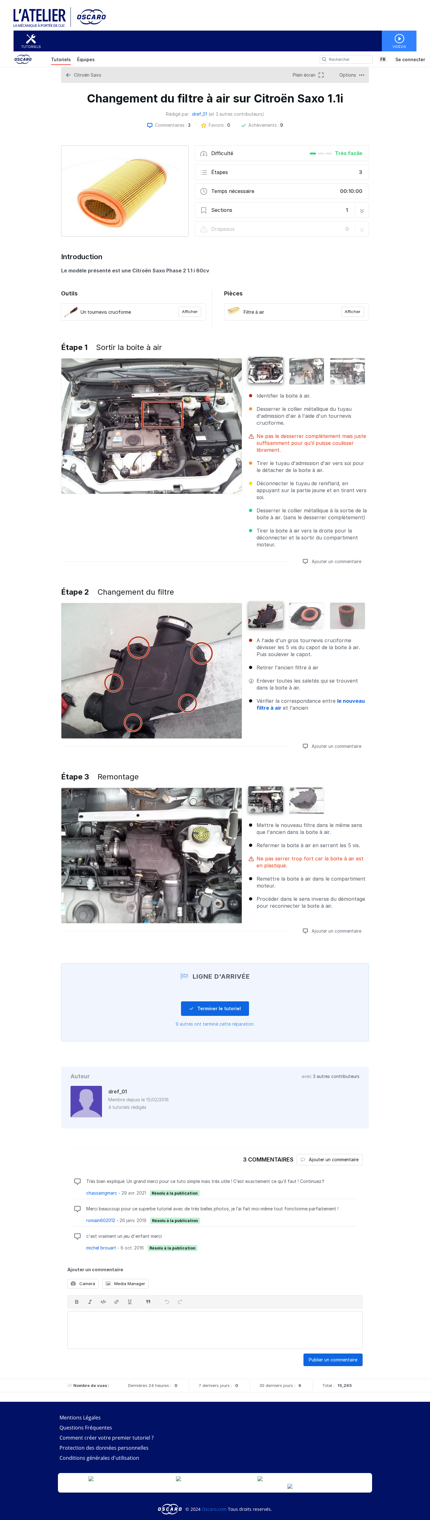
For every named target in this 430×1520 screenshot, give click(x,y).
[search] (324, 59)
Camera (86, 1283)
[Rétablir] (180, 1302)
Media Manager (129, 1283)
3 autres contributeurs (336, 1076)
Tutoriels (31, 46)
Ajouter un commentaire (335, 561)
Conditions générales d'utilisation (99, 1457)
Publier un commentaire (333, 1359)
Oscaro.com (214, 1509)
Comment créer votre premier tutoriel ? (106, 1437)
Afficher (190, 311)
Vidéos (399, 46)
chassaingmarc (101, 1193)
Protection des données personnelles (104, 1447)
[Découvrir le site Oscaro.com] (170, 1509)
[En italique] (90, 1302)
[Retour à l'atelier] (42, 26)
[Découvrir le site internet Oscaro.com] (89, 26)
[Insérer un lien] (116, 1302)
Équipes (86, 59)
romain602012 (100, 1220)
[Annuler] (167, 1302)
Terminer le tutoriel (218, 1008)
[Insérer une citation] (148, 1302)
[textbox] (215, 1330)
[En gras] (77, 1302)
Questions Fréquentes (85, 1427)
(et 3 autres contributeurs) (236, 114)
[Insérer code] (103, 1302)
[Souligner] (129, 1302)
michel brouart (101, 1247)
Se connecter (410, 59)
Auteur (80, 1076)
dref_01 (199, 114)
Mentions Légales (80, 1417)
